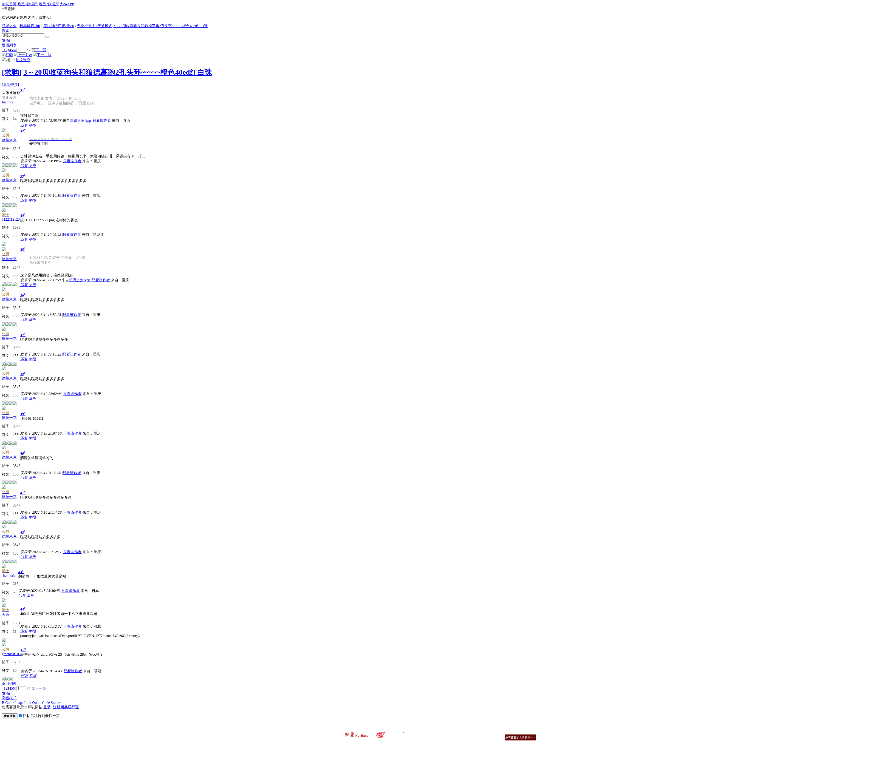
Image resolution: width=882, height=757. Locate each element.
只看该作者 (102, 120)
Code (46, 703)
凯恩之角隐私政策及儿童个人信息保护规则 (468, 731)
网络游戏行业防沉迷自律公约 (474, 737)
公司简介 (420, 731)
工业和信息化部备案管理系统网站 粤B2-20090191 (409, 745)
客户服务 (434, 731)
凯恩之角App (81, 120)
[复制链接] (10, 85)
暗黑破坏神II (30, 26)
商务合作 (516, 731)
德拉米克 (23, 60)
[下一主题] (42, 55)
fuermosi (8, 102)
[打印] (7, 55)
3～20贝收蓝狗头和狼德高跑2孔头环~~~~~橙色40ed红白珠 (160, 26)
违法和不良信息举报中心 (360, 745)
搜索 (5, 31)
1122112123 (11, 219)
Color (9, 703)
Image (18, 703)
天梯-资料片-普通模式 (94, 26)
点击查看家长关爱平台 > (520, 737)
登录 (47, 707)
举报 (32, 125)
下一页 (40, 50)
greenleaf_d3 (11, 654)
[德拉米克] (4, 60)
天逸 (5, 615)
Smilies (56, 703)
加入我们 (530, 731)
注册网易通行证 (66, 707)
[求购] (12, 72)
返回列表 (9, 45)
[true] (47, 36)
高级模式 (9, 698)
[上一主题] (23, 55)
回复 (24, 125)
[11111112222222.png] (37, 220)
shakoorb (8, 576)
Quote (36, 703)
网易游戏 (503, 731)
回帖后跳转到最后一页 (41, 716)
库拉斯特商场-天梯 (58, 26)
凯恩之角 (9, 26)
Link (27, 703)
